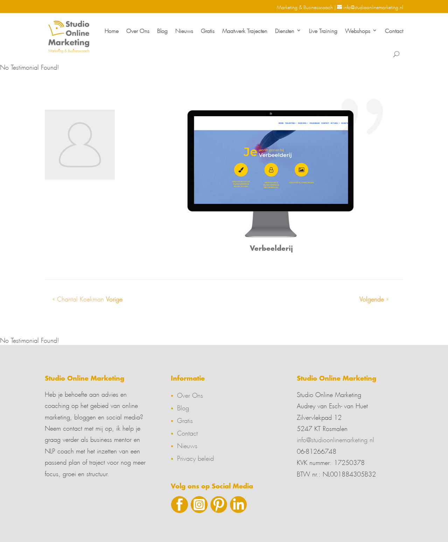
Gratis (208, 30)
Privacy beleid (195, 457)
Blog (162, 30)
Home (112, 30)
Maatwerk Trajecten (244, 30)
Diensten (284, 30)
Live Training (323, 30)
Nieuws (184, 30)
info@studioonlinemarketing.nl (335, 438)
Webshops (357, 30)
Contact (394, 30)
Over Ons (137, 30)
